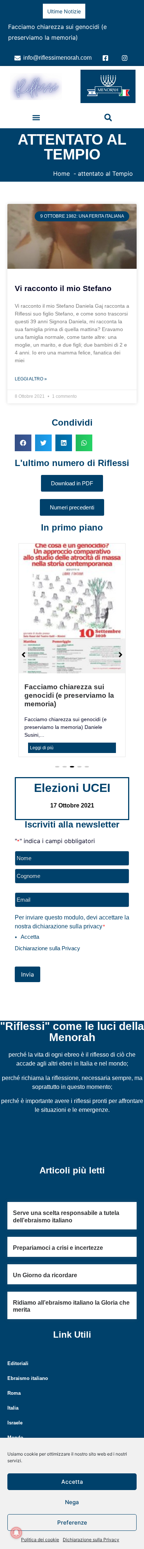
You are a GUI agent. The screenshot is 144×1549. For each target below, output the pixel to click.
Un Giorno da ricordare (45, 1267)
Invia (27, 966)
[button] (36, 109)
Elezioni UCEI (72, 779)
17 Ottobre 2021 (72, 797)
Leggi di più (42, 739)
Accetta (72, 1481)
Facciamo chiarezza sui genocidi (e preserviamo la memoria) (69, 687)
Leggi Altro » (31, 370)
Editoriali (17, 1355)
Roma (14, 1385)
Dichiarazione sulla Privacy (91, 1539)
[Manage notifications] (16, 1533)
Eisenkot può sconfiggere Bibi (84, 26)
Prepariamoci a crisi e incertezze (58, 1239)
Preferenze (72, 1522)
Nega (72, 1502)
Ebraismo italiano (27, 1370)
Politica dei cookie (40, 1539)
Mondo (15, 1429)
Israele (15, 1414)
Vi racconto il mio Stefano (63, 280)
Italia (12, 1400)
